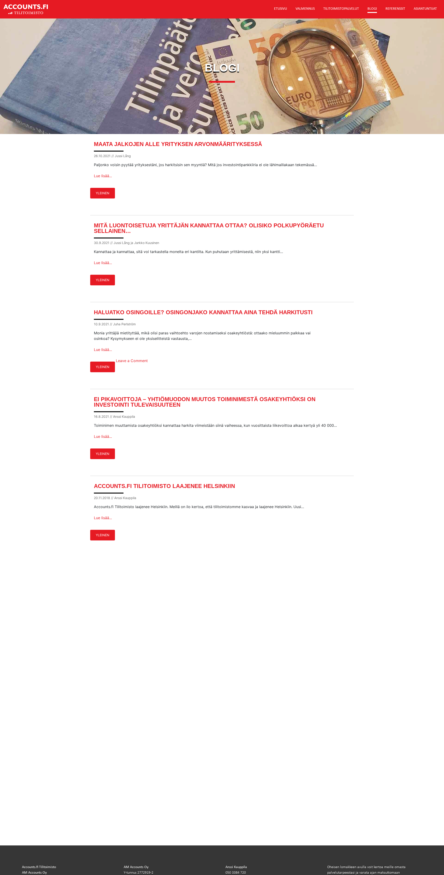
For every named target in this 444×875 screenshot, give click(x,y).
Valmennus (305, 8)
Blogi (372, 8)
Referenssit (395, 8)
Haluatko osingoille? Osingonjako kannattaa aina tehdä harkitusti (203, 312)
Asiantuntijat (425, 8)
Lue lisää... (103, 176)
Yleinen (102, 193)
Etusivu (280, 8)
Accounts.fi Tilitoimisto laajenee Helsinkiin (164, 486)
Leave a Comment (132, 360)
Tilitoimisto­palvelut (341, 8)
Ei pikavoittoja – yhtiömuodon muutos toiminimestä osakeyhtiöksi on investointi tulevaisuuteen (204, 402)
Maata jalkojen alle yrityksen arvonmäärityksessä (178, 144)
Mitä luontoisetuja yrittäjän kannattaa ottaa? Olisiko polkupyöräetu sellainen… (209, 228)
